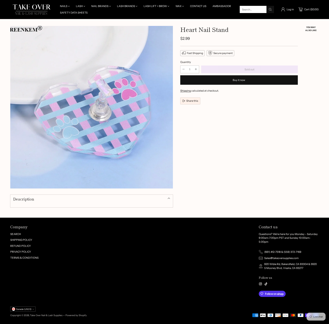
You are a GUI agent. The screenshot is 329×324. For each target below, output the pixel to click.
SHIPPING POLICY (21, 239)
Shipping (185, 90)
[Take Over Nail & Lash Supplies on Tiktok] (266, 284)
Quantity (185, 61)
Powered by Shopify (76, 315)
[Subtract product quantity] (183, 69)
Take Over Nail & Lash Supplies (46, 315)
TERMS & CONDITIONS (24, 257)
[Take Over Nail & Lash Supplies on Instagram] (260, 284)
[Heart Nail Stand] (91, 107)
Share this (192, 100)
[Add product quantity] (196, 69)
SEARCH (15, 234)
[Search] (270, 9)
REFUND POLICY (20, 246)
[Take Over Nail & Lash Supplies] (31, 9)
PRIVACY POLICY (20, 251)
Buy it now (239, 79)
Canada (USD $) (24, 309)
